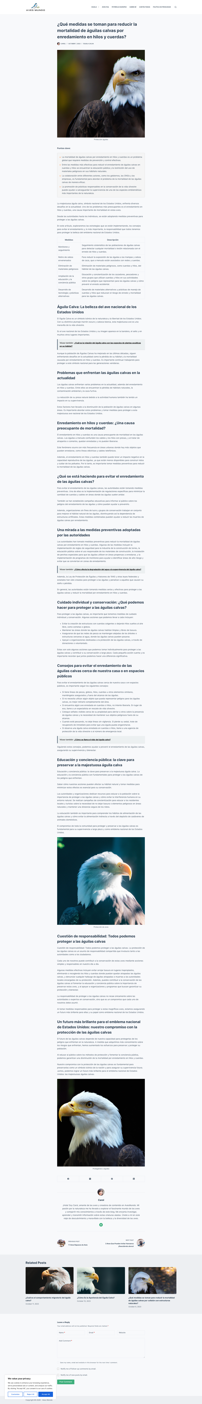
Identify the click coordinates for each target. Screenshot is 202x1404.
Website (122, 1332)
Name (62, 1332)
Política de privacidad (162, 7)
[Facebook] (68, 1179)
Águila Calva (88, 44)
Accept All (46, 1394)
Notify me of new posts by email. (74, 1375)
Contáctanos (144, 7)
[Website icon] (101, 1225)
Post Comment (66, 1382)
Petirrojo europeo (119, 7)
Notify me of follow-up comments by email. (78, 1369)
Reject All (30, 1394)
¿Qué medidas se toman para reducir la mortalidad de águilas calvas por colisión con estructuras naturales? (151, 1300)
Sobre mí (133, 7)
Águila (94, 7)
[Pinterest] (112, 1179)
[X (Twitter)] (90, 1179)
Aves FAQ (105, 7)
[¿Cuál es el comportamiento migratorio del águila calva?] (50, 1280)
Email (92, 1332)
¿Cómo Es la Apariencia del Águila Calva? (96, 1298)
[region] (30, 1387)
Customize (15, 1394)
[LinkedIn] (134, 1179)
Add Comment (65, 1341)
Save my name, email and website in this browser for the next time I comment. (89, 1362)
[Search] (175, 7)
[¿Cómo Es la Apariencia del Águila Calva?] (101, 1280)
